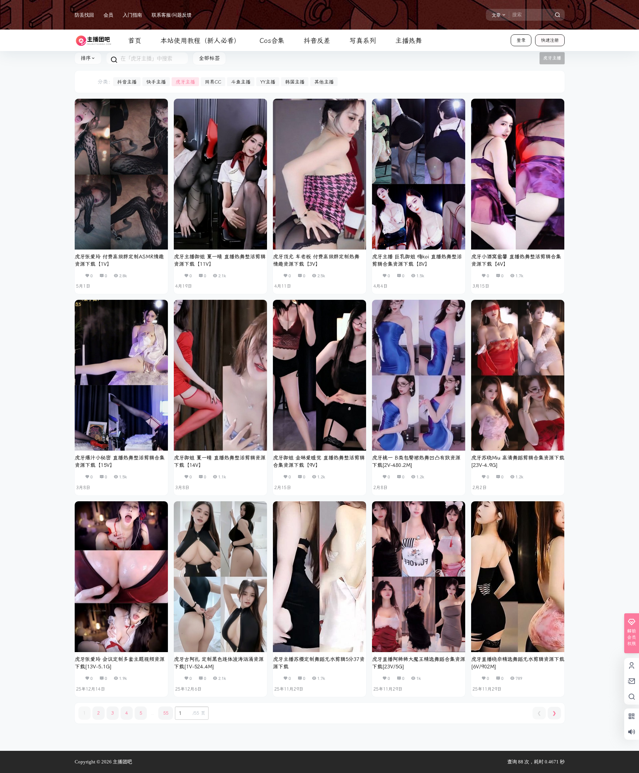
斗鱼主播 (240, 82)
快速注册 (550, 40)
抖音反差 (317, 41)
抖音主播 (126, 82)
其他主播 (324, 82)
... (152, 713)
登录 (521, 40)
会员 (108, 15)
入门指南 (132, 15)
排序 (86, 58)
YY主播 (267, 82)
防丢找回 (84, 15)
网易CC (213, 82)
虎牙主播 (185, 82)
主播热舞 (408, 41)
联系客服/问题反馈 (172, 15)
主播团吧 (122, 761)
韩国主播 (294, 82)
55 (165, 713)
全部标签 (209, 58)
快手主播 (156, 82)
